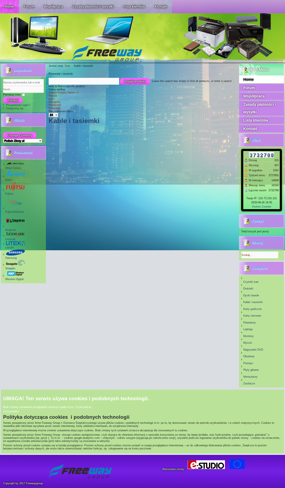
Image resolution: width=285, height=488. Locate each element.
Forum (29, 6)
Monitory (248, 336)
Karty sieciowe (252, 315)
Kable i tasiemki (253, 302)
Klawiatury (249, 322)
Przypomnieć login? (18, 105)
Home (9, 6)
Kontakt (161, 6)
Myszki (247, 342)
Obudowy (249, 356)
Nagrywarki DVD (253, 349)
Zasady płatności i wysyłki (93, 6)
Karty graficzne (252, 309)
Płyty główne (251, 369)
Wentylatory (250, 376)
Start (67, 65)
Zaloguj (12, 100)
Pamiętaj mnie (11, 94)
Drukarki (248, 288)
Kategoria (54, 101)
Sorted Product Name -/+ (64, 92)
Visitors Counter (261, 206)
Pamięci (248, 363)
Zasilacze (249, 383)
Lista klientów (134, 6)
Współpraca (53, 6)
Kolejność (55, 108)
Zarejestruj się (14, 108)
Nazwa (53, 95)
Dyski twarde (251, 295)
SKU (51, 98)
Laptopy (248, 329)
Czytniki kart (251, 281)
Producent (55, 105)
